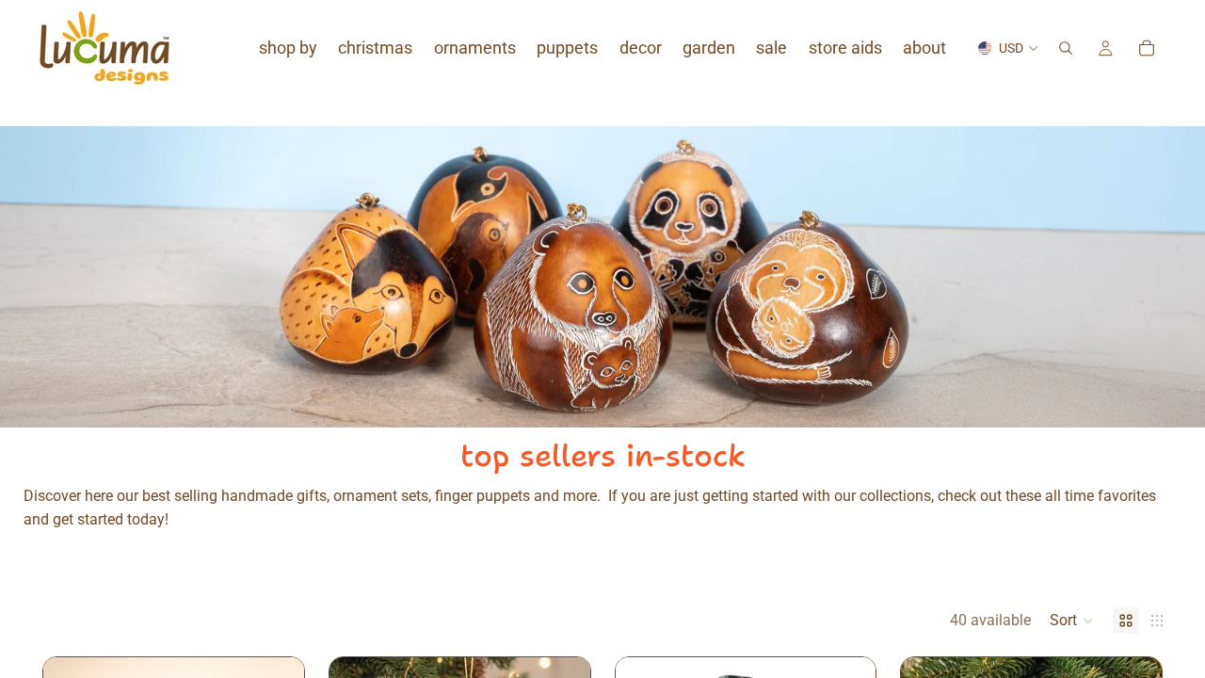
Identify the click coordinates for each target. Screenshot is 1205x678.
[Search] (1065, 48)
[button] (1072, 620)
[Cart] (1146, 48)
